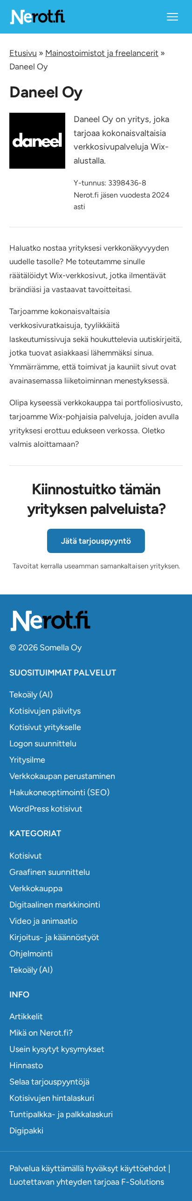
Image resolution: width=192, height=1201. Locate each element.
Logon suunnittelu (42, 743)
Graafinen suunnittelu (49, 872)
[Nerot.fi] (96, 620)
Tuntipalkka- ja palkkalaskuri (61, 1114)
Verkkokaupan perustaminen (62, 776)
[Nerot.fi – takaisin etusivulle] (37, 16)
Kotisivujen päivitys (45, 711)
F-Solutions (142, 1182)
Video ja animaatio (43, 921)
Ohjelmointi (31, 954)
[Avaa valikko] (172, 17)
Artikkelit (26, 1016)
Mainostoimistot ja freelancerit (101, 53)
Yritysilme (27, 760)
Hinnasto (26, 1065)
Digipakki (26, 1131)
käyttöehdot (143, 1168)
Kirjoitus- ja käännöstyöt (54, 937)
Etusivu (23, 53)
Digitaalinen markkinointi (54, 905)
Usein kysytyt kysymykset (56, 1049)
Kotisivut (25, 856)
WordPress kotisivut (45, 809)
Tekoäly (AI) (31, 694)
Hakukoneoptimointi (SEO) (59, 792)
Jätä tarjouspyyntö (96, 541)
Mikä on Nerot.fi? (41, 1033)
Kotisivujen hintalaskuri (51, 1098)
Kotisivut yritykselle (45, 727)
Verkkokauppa (35, 888)
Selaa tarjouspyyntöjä (49, 1082)
